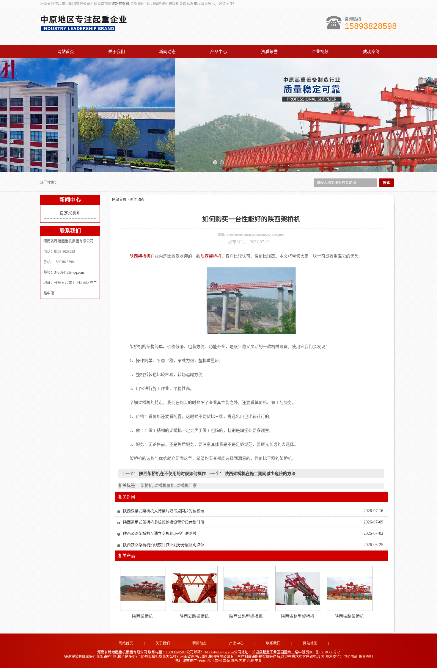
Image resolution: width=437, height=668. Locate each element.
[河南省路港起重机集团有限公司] (85, 28)
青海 (226, 661)
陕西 (234, 661)
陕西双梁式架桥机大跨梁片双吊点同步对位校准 (163, 511)
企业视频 (320, 51)
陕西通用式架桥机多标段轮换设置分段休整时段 (163, 522)
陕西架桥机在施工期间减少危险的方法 (259, 473)
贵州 (218, 661)
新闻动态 (167, 51)
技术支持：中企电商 (342, 657)
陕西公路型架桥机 (245, 616)
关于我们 (116, 51)
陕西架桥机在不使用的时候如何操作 (172, 473)
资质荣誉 (269, 51)
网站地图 (310, 643)
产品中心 (218, 51)
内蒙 (242, 661)
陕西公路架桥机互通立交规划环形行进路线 (160, 533)
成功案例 (371, 51)
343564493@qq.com (69, 272)
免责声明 (366, 657)
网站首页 (65, 51)
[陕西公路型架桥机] (246, 588)
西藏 (250, 661)
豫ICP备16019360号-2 (323, 652)
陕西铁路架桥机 (349, 616)
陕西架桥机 (142, 616)
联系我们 (273, 643)
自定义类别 (70, 213)
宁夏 (258, 661)
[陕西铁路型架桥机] (298, 588)
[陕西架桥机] (142, 588)
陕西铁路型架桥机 (297, 616)
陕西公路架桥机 (194, 616)
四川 (210, 661)
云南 (202, 661)
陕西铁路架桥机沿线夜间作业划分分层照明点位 (163, 544)
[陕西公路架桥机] (194, 588)
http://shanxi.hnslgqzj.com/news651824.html (255, 234)
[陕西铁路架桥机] (349, 588)
